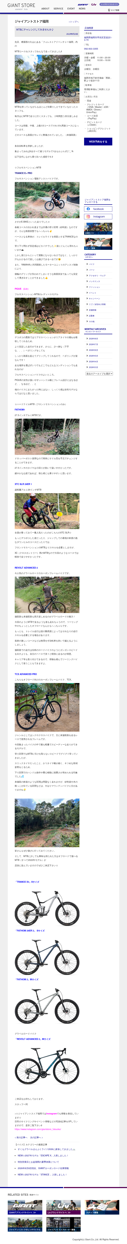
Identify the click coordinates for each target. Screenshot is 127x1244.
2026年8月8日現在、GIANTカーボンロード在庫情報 (43, 1168)
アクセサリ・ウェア (97, 275)
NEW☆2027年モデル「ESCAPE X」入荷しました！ (43, 1155)
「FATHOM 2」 (22, 979)
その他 (91, 321)
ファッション (94, 287)
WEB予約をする (98, 141)
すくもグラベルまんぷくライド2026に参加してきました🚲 (46, 1149)
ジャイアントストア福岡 (31, 21)
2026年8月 (93, 338)
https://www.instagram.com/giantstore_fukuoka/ (38, 1129)
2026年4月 (93, 361)
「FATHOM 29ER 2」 (25, 930)
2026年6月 (93, 350)
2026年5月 (93, 355)
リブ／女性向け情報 (97, 304)
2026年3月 (93, 367)
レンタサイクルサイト (109, 4)
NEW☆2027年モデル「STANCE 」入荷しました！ (42, 1174)
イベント (92, 292)
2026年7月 (93, 344)
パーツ (91, 269)
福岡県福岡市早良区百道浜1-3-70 (98, 39)
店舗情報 (92, 310)
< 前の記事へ (21, 1137)
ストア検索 (114, 10)
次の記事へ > (36, 1137)
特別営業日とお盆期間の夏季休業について (38, 1161)
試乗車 (91, 315)
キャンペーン (94, 298)
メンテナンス (94, 281)
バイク (91, 264)
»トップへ (74, 21)
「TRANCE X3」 (23, 881)
